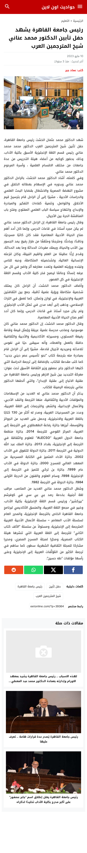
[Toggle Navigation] (81, 7)
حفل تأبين (55, 586)
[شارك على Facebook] (73, 569)
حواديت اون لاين (58, 7)
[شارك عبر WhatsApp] (33, 569)
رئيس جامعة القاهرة (30, 586)
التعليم (65, 20)
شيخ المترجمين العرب (48, 596)
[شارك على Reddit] (13, 569)
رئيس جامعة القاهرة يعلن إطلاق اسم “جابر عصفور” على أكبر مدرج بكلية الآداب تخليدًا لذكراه (43, 799)
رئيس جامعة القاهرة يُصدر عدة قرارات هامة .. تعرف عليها (43, 739)
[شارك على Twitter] (53, 569)
